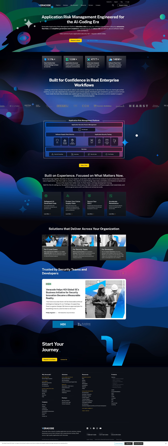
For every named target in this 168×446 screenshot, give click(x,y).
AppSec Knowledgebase (87, 400)
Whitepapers (84, 383)
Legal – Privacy (90, 439)
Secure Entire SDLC (66, 378)
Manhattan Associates (47, 382)
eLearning (113, 404)
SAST (112, 393)
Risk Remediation (65, 380)
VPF (112, 401)
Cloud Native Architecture (118, 381)
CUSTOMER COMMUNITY (87, 408)
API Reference (85, 404)
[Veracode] (44, 5)
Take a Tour (84, 165)
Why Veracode (45, 377)
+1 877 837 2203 (103, 434)
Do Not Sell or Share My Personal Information (104, 439)
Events (43, 414)
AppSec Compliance (116, 380)
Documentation (85, 392)
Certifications (45, 409)
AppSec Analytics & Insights (118, 378)
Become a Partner (66, 400)
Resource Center (86, 377)
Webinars (84, 386)
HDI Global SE (45, 384)
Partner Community (66, 403)
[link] (84, 140)
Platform (58, 5)
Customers (45, 381)
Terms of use (119, 439)
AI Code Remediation (115, 391)
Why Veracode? (74, 5)
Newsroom (44, 412)
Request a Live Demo (50, 359)
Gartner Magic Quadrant (47, 378)
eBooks (83, 380)
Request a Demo (123, 5)
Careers (43, 406)
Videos (83, 388)
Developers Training (86, 395)
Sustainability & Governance (48, 411)
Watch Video (93, 40)
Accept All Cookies (138, 443)
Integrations (115, 383)
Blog (122, 1)
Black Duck (44, 390)
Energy (63, 389)
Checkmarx (44, 391)
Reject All (128, 443)
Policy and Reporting (117, 385)
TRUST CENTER (85, 410)
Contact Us (109, 1)
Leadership (44, 408)
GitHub (43, 393)
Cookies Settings (119, 443)
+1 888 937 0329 (91, 434)
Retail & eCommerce (66, 391)
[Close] (165, 443)
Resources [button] (83, 5)
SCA (112, 399)
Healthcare (64, 392)
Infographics (85, 385)
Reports (84, 381)
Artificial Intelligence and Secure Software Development (94, 405)
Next (123, 273)
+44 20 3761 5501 (116, 434)
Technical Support (86, 399)
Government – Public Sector (68, 386)
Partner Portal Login (66, 402)
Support (116, 1)
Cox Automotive (45, 386)
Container (113, 398)
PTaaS (112, 396)
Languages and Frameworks (118, 384)
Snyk (43, 396)
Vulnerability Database (87, 402)
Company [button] (98, 5)
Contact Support (85, 397)
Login (128, 1)
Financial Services (66, 387)
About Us (44, 404)
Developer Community (86, 394)
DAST (112, 394)
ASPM (112, 390)
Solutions (65, 5)
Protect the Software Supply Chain (69, 381)
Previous (117, 273)
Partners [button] (91, 5)
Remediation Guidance (117, 387)
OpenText (44, 395)
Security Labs (114, 403)
